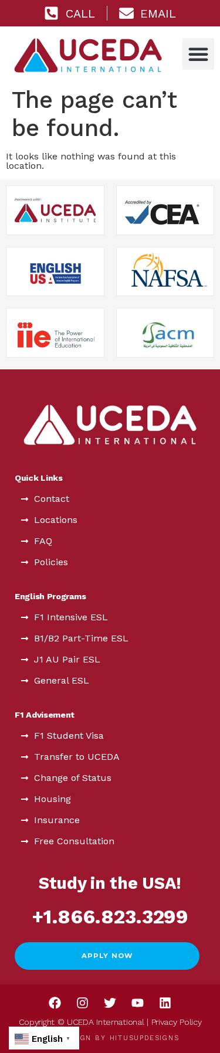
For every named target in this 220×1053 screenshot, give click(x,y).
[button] (198, 54)
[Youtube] (138, 1002)
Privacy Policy (176, 1022)
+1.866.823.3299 (110, 916)
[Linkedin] (165, 1002)
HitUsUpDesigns (145, 1038)
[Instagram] (82, 1002)
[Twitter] (110, 1002)
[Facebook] (55, 1002)
